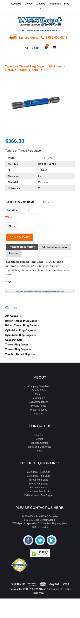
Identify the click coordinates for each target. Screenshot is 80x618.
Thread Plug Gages (17, 344)
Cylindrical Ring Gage (38, 476)
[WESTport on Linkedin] (51, 540)
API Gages (12, 316)
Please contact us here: (40, 508)
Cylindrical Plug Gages (19, 330)
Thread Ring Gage (38, 483)
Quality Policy (38, 390)
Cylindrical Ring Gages (19, 335)
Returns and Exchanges (38, 446)
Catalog (41, 3)
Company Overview (38, 386)
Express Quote (28, 37)
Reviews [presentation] (14, 253)
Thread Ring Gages (17, 349)
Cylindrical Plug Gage (38, 472)
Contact (29, 3)
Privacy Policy (38, 406)
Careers (38, 435)
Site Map (38, 413)
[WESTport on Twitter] (39, 540)
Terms (38, 450)
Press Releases (38, 409)
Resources (55, 3)
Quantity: (12, 210)
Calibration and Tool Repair (38, 495)
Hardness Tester (38, 487)
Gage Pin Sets (14, 340)
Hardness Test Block (38, 491)
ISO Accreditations (38, 402)
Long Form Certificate (20, 202)
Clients (38, 394)
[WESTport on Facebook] (28, 540)
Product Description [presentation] (22, 246)
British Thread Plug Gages (21, 320)
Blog (66, 3)
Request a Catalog (39, 443)
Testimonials (38, 398)
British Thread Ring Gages (21, 325)
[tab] (22, 247)
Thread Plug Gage (38, 479)
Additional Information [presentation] (55, 247)
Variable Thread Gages (19, 354)
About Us (16, 3)
